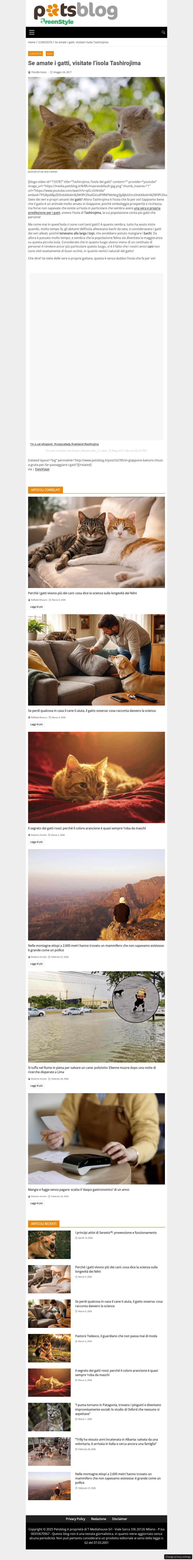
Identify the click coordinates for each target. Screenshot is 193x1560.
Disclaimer (119, 1519)
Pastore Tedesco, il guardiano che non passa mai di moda (116, 1336)
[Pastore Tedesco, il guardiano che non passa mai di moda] (49, 1348)
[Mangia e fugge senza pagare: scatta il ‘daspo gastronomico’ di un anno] (96, 1138)
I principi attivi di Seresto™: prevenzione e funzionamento (116, 1233)
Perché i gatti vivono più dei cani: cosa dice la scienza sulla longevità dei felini (82, 593)
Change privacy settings (178, 1556)
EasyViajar (42, 469)
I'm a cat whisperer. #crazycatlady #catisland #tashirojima (64, 444)
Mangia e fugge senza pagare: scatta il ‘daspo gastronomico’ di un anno (78, 1190)
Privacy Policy (75, 1519)
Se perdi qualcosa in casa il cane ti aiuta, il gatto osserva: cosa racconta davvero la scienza (92, 711)
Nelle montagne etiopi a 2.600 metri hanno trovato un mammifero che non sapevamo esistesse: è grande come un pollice (118, 1478)
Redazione (98, 1519)
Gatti (49, 53)
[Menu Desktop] (32, 32)
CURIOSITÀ (35, 53)
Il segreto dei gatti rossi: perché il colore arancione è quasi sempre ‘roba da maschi (87, 828)
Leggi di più (36, 606)
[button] (163, 32)
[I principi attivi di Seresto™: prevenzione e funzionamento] (49, 1245)
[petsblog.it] (75, 13)
